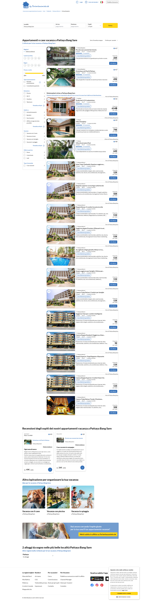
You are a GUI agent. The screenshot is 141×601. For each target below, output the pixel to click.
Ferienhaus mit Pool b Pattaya (85, 71)
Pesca (36, 152)
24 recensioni (86, 125)
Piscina (36, 93)
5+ (39, 58)
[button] (124, 597)
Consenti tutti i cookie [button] (124, 593)
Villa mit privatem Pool (83, 143)
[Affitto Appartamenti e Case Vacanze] (35, 6)
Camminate (36, 155)
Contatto (51, 586)
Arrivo (58, 24)
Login (81, 2)
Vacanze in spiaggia (36, 142)
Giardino (36, 99)
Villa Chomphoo (81, 121)
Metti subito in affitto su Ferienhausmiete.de (98, 534)
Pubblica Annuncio (112, 2)
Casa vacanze (36, 165)
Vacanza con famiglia (36, 139)
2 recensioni (86, 103)
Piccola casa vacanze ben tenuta (86, 50)
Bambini (36, 115)
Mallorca (25, 583)
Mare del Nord (27, 576)
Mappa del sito (27, 589)
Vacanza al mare (36, 136)
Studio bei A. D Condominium (85, 100)
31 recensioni (86, 74)
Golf (36, 158)
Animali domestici (36, 112)
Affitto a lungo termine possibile (36, 122)
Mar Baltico (26, 579)
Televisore (36, 102)
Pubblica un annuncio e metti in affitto (72, 576)
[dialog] (124, 583)
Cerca (110, 25)
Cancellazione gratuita (36, 86)
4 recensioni (86, 53)
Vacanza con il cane (36, 133)
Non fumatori (36, 118)
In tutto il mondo (27, 586)
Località (26, 24)
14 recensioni (86, 146)
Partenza (73, 24)
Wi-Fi (36, 96)
